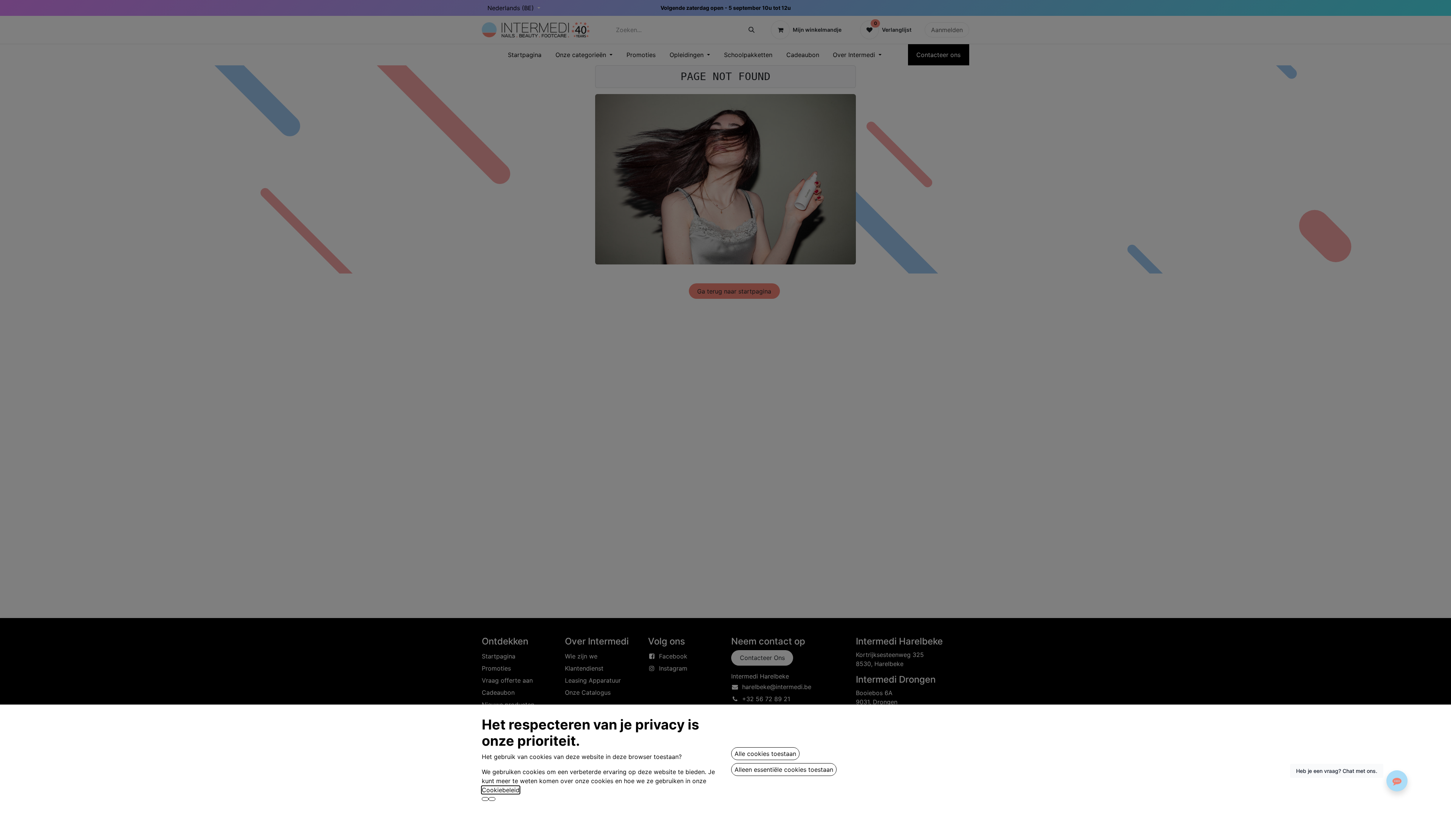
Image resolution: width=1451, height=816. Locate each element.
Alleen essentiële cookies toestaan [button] (784, 769)
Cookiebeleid (501, 790)
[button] (485, 799)
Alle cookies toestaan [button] (765, 753)
